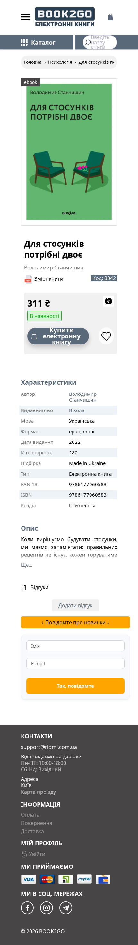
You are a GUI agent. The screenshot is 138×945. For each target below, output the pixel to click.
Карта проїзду (38, 791)
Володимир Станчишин (83, 397)
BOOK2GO (52, 931)
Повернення (36, 822)
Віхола (76, 410)
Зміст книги (48, 278)
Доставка (32, 831)
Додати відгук (75, 605)
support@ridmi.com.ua (49, 747)
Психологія (60, 62)
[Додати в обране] (106, 335)
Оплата (30, 814)
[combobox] (100, 42)
